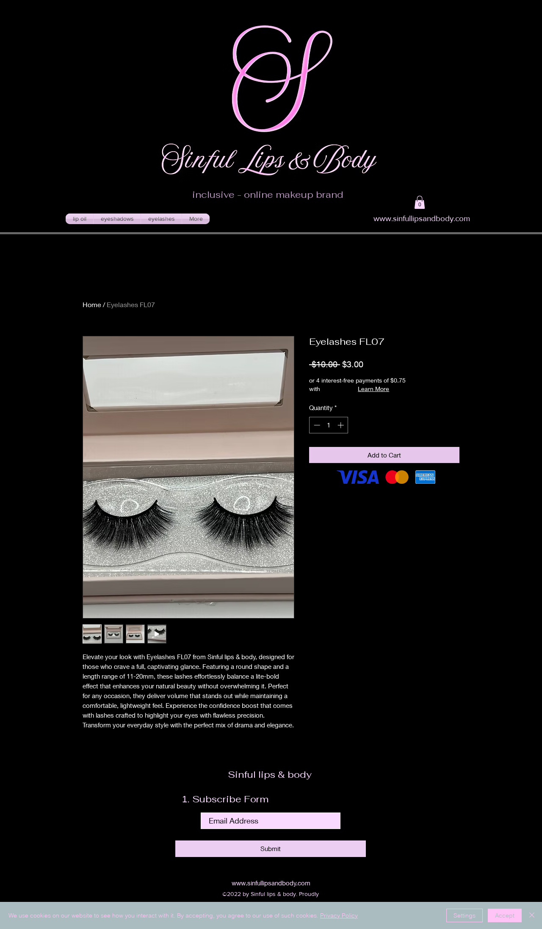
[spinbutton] (329, 425)
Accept (504, 915)
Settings (465, 915)
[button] (419, 202)
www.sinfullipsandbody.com (421, 218)
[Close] (532, 915)
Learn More (373, 388)
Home (92, 304)
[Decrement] (316, 425)
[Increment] (341, 425)
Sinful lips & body (271, 774)
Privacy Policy (339, 915)
